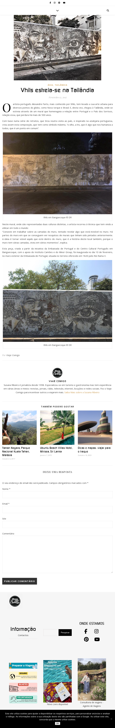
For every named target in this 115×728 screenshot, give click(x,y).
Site (4, 518)
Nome (6, 488)
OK (57, 723)
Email (5, 503)
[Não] (111, 718)
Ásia (50, 85)
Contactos (23, 635)
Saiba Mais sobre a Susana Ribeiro (81, 392)
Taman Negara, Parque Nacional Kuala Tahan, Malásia (16, 452)
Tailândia (61, 85)
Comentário (8, 533)
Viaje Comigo (13, 355)
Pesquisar (65, 632)
